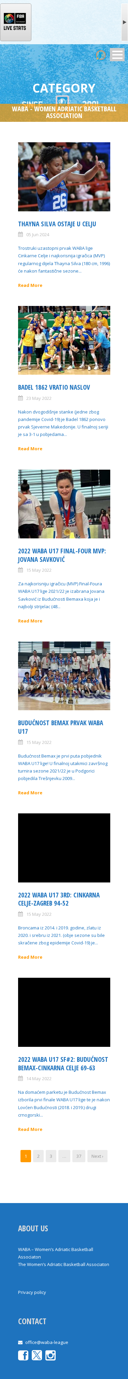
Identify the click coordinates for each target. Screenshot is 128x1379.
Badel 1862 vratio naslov (54, 387)
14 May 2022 (39, 1078)
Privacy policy (32, 1292)
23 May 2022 (39, 398)
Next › (97, 1156)
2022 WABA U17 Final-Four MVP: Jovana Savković (62, 555)
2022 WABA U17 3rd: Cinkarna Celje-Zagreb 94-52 (59, 899)
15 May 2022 (39, 570)
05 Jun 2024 (37, 234)
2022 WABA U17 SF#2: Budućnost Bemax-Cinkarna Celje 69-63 (63, 1063)
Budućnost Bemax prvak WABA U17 (60, 727)
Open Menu (117, 54)
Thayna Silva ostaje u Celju (57, 224)
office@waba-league (46, 1342)
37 (78, 1156)
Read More (30, 285)
